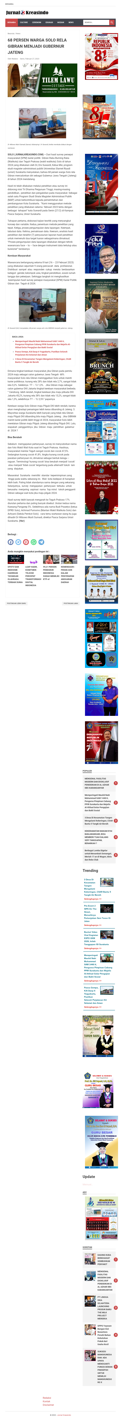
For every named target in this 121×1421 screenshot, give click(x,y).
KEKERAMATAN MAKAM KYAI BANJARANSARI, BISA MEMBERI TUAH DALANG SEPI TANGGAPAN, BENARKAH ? (98, 837)
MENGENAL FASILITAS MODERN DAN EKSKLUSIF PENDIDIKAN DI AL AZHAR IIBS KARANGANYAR (105, 1280)
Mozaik (60, 22)
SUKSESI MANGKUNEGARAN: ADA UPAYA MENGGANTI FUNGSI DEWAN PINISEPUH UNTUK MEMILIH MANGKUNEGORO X (105, 1366)
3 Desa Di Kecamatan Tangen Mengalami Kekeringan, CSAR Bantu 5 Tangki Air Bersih (99, 820)
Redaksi (47, 1398)
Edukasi (49, 22)
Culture (24, 22)
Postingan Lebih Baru (16, 603)
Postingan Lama (71, 603)
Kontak (46, 1401)
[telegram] (41, 542)
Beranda (9, 4)
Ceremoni (36, 22)
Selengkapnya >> (92, 899)
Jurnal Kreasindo (64, 1415)
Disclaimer (48, 1405)
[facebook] (11, 542)
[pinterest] (26, 542)
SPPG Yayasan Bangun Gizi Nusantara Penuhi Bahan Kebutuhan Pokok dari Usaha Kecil (105, 1335)
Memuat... (88, 1184)
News (71, 22)
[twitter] (18, 542)
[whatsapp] (34, 542)
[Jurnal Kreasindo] (27, 12)
